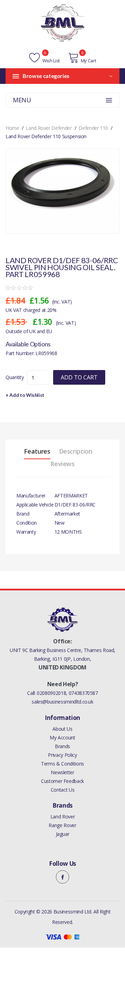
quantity (15, 377)
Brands (62, 746)
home (12, 128)
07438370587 (83, 693)
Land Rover (62, 816)
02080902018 (51, 693)
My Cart (88, 60)
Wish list (50, 60)
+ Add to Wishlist (25, 395)
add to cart (79, 377)
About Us (62, 728)
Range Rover (62, 825)
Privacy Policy (62, 755)
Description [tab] (75, 451)
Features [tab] (37, 451)
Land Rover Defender (49, 128)
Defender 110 (93, 128)
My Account (62, 737)
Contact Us (63, 789)
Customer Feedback (62, 781)
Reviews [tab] (62, 464)
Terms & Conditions (62, 763)
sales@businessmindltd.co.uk (62, 701)
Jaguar (62, 834)
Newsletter (62, 772)
